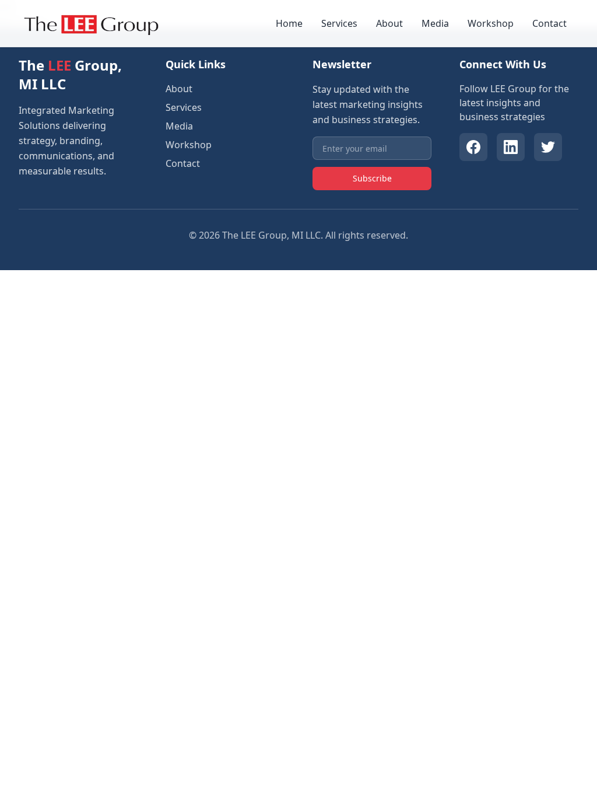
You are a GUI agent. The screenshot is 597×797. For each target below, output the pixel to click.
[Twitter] (548, 147)
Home (289, 23)
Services (339, 23)
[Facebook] (473, 147)
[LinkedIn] (511, 147)
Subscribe (372, 178)
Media (435, 23)
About (389, 23)
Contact (549, 23)
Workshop (491, 23)
